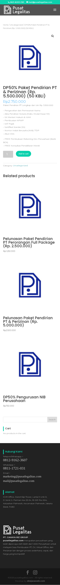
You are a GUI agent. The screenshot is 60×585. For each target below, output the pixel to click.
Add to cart (23, 153)
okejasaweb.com (36, 581)
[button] (52, 36)
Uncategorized (16, 25)
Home (6, 25)
